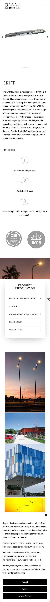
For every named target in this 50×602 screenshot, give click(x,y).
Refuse (25, 589)
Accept (25, 582)
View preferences (25, 596)
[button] (46, 515)
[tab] (25, 298)
